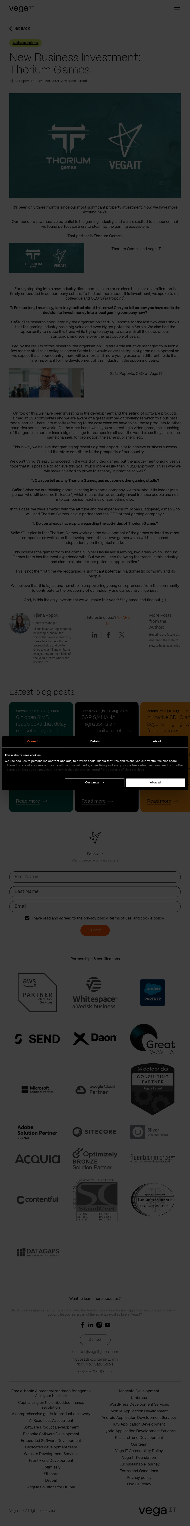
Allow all (155, 782)
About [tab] (157, 741)
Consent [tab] (33, 741)
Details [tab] (95, 741)
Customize (92, 782)
